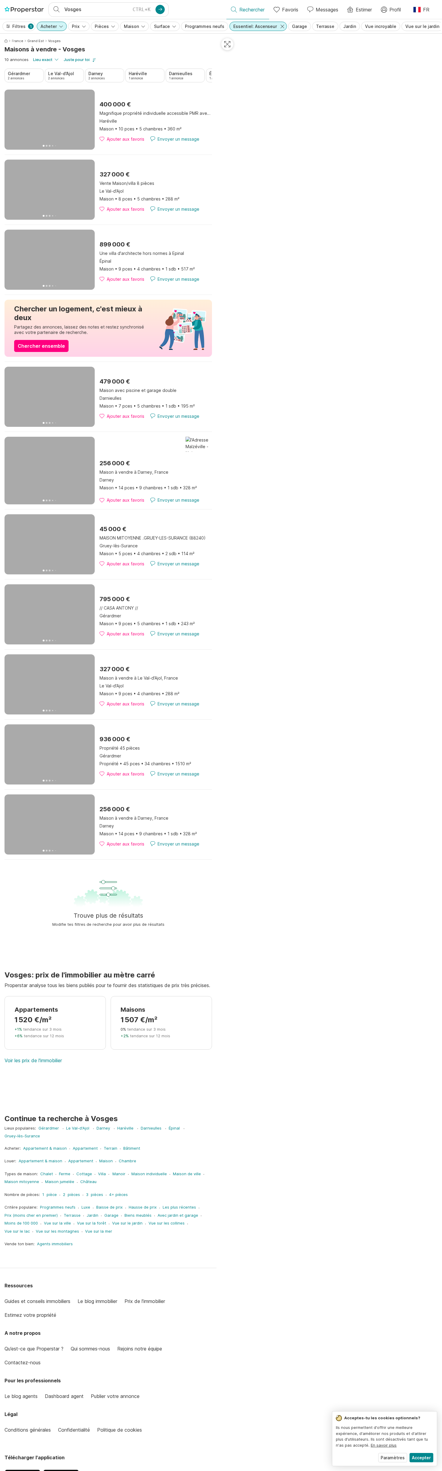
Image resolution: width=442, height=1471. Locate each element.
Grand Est (35, 41)
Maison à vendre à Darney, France (134, 472)
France (17, 41)
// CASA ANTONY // (119, 607)
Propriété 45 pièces (120, 748)
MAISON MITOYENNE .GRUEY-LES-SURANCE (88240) (153, 537)
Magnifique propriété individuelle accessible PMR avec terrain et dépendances (156, 113)
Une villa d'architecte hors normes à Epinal (142, 253)
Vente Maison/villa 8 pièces (127, 183)
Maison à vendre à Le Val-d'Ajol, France (139, 677)
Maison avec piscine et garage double (138, 390)
